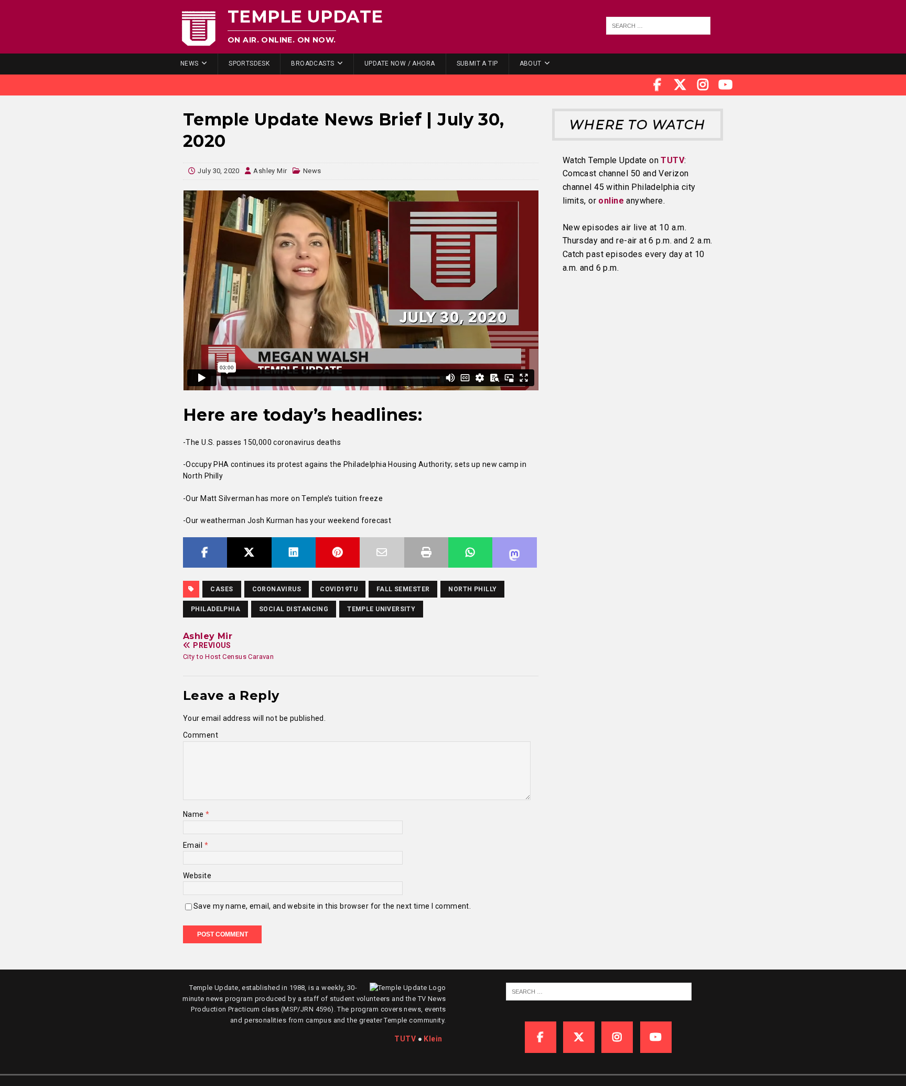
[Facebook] (657, 84)
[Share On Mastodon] (514, 552)
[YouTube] (725, 84)
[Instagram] (703, 84)
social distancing (293, 609)
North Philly (472, 589)
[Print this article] (426, 552)
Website (197, 875)
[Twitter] (680, 84)
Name (194, 814)
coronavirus (276, 589)
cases (221, 589)
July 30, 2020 (218, 171)
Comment (200, 735)
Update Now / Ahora (399, 63)
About (531, 63)
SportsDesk (249, 63)
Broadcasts (312, 63)
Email (193, 845)
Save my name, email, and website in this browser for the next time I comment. (332, 906)
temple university (381, 609)
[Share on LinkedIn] (294, 552)
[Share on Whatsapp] (470, 552)
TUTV (672, 160)
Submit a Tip (477, 63)
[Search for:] (658, 26)
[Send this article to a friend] (382, 552)
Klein (433, 1039)
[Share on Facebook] (205, 552)
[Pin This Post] (338, 552)
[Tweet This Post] (249, 552)
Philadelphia (215, 609)
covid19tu (339, 589)
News (189, 63)
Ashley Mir (270, 171)
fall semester (402, 589)
